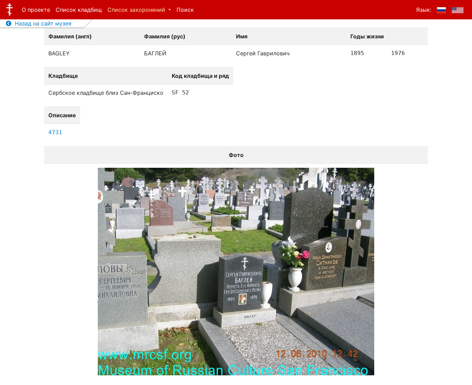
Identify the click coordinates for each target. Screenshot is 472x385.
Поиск (185, 9)
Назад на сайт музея (41, 23)
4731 (55, 132)
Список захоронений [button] (137, 9)
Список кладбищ (79, 9)
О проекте (36, 9)
